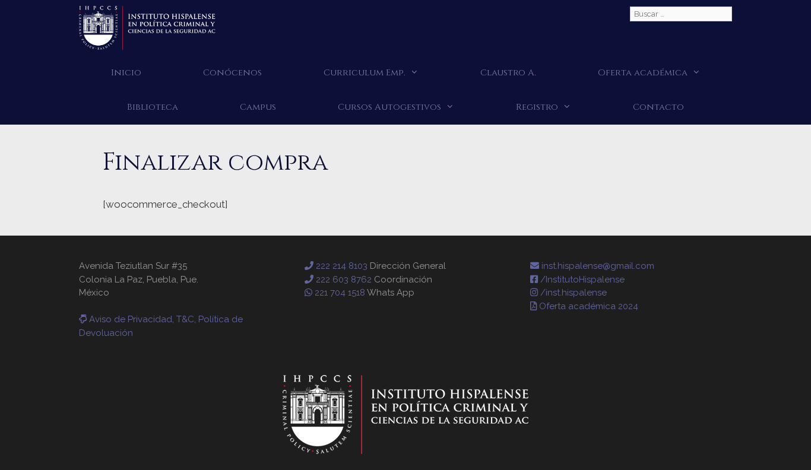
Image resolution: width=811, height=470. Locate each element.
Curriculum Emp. (365, 72)
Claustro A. (508, 72)
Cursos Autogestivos (389, 107)
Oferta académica (643, 72)
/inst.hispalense (572, 292)
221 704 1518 (338, 292)
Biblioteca (152, 107)
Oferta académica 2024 (587, 306)
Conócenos (232, 72)
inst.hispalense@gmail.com (596, 266)
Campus (258, 107)
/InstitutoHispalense (581, 279)
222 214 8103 (340, 266)
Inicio (126, 72)
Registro (537, 107)
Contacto (658, 107)
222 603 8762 (342, 279)
